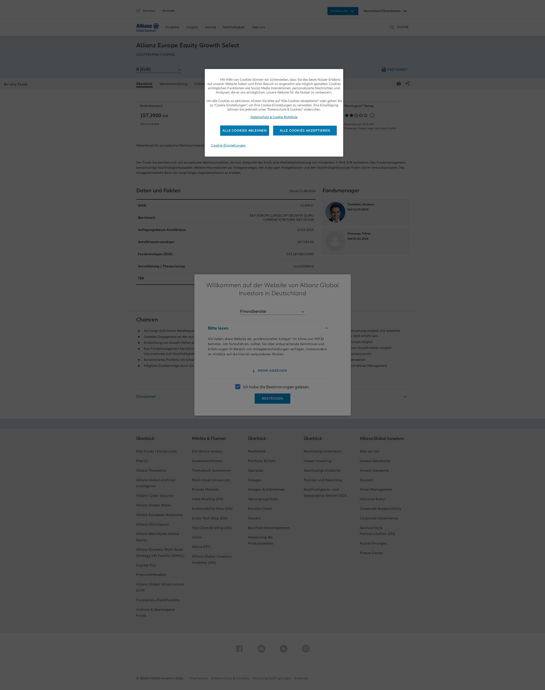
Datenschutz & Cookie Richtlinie (274, 117)
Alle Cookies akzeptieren (305, 130)
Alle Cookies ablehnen (244, 130)
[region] (274, 113)
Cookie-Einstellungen (228, 145)
